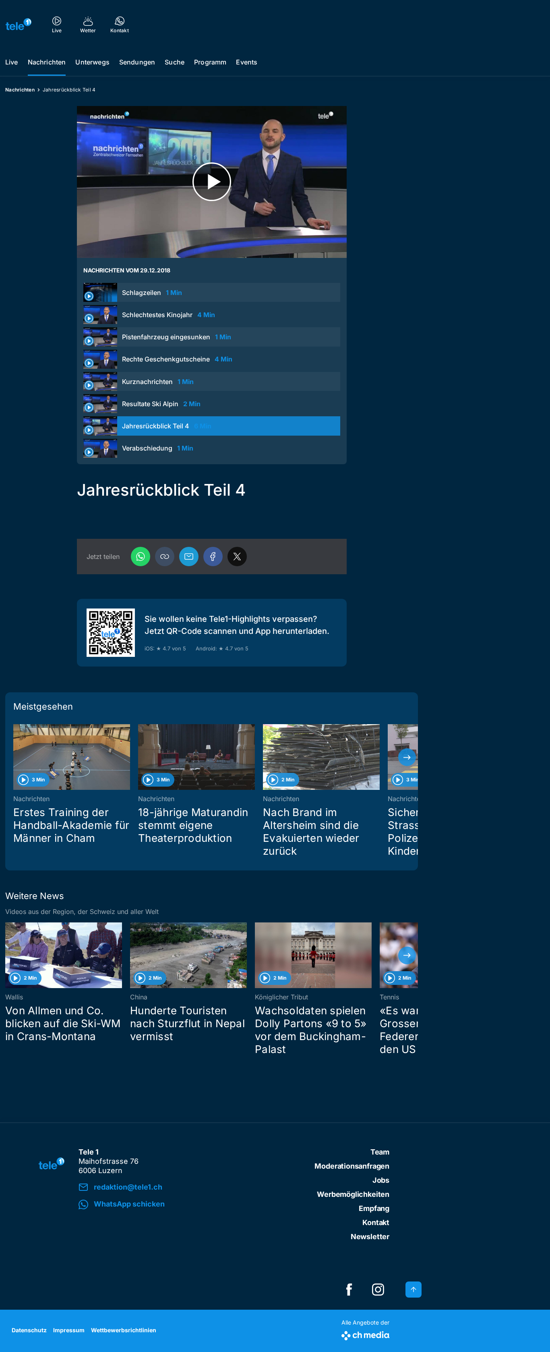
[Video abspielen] (212, 182)
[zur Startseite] (18, 24)
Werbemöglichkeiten (353, 1194)
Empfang (374, 1208)
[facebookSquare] (349, 1289)
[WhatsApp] (140, 556)
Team (379, 1152)
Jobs (380, 1180)
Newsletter (370, 1236)
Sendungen (137, 62)
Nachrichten (47, 62)
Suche (174, 62)
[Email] (188, 556)
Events (246, 62)
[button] (164, 556)
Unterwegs (92, 62)
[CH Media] (365, 1334)
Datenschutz (29, 1330)
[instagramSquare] (378, 1289)
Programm (210, 62)
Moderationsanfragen (351, 1166)
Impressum (69, 1330)
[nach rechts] (407, 757)
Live (11, 62)
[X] (237, 556)
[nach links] (16, 757)
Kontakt (375, 1222)
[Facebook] (213, 556)
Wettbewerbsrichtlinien (123, 1330)
